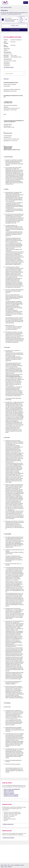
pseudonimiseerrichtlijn (9, 20)
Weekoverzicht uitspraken (8, 837)
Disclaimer (9, 866)
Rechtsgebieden (7, 52)
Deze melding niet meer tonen (21, 19)
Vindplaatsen (7, 63)
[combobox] (14, 73)
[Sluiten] (26, 19)
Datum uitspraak (6, 42)
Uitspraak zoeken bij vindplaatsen (11, 795)
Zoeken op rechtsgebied (9, 793)
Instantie (6, 39)
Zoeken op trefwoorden (9, 790)
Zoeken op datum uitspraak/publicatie (12, 789)
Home (2, 7)
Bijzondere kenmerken (6, 56)
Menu (25, 2)
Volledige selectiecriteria (8, 824)
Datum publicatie (6, 46)
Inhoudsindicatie (7, 59)
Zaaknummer (7, 48)
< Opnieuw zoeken (14, 25)
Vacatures (2, 866)
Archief (6, 866)
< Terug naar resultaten (14, 29)
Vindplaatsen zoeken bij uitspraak (11, 794)
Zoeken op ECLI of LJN (9, 791)
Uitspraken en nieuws (8, 7)
